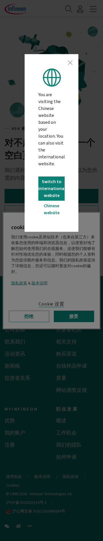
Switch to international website (51, 189)
